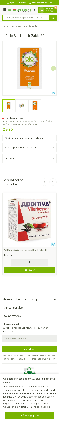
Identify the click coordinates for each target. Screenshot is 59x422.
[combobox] (25, 18)
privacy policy (48, 358)
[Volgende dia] (53, 182)
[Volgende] (53, 68)
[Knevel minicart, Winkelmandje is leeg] (41, 10)
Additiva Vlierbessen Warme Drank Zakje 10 (25, 250)
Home (5, 25)
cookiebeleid (43, 407)
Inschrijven (29, 349)
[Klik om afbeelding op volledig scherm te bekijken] (29, 68)
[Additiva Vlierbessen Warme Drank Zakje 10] (29, 220)
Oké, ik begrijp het (29, 415)
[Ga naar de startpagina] (20, 10)
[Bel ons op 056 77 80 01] (34, 9)
